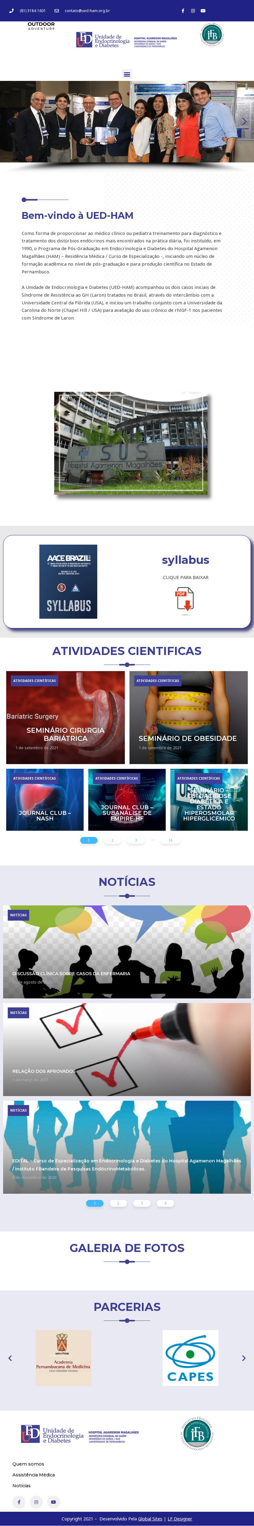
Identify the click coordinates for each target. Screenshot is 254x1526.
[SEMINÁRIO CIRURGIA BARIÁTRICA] (65, 717)
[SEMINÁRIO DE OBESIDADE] (188, 717)
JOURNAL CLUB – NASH (45, 815)
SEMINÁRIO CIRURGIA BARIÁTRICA (65, 734)
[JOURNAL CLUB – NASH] (45, 800)
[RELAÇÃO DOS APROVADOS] (127, 1049)
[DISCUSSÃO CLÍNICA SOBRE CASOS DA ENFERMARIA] (127, 951)
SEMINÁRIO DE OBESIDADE (188, 738)
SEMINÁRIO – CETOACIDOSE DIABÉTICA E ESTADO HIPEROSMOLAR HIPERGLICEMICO (209, 804)
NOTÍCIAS (18, 915)
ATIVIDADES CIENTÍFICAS (34, 681)
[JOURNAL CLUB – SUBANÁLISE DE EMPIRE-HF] (127, 800)
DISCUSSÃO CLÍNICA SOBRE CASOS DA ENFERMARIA (71, 973)
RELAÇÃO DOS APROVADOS (44, 1071)
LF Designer (180, 1518)
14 (170, 840)
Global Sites (150, 1518)
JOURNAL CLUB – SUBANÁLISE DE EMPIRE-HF (127, 813)
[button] (127, 74)
